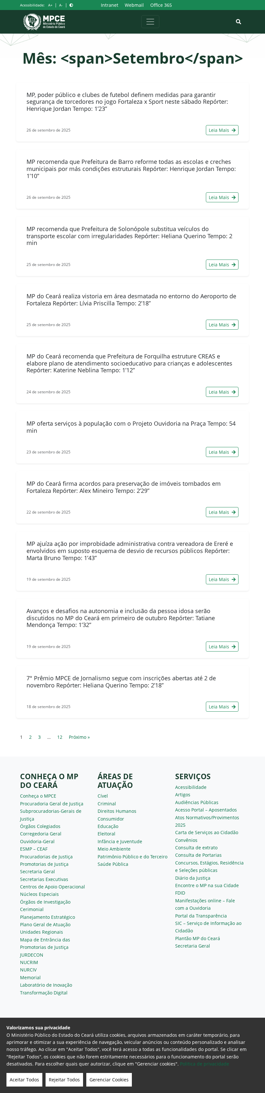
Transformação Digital (44, 993)
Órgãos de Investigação (45, 902)
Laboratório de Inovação (46, 985)
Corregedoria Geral (40, 834)
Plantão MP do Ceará (197, 938)
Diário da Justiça (192, 878)
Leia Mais (219, 130)
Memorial (30, 977)
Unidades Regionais (41, 932)
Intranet (109, 5)
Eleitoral (106, 834)
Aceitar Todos (24, 1080)
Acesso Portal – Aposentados (206, 810)
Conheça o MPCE (38, 796)
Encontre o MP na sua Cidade (207, 885)
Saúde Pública (113, 864)
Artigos (182, 794)
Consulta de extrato (196, 847)
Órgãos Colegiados (40, 826)
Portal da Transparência (201, 916)
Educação (108, 826)
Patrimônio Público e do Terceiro (132, 857)
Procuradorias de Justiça (46, 857)
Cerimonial (32, 909)
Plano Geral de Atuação (45, 924)
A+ (50, 5)
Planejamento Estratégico (47, 917)
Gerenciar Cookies (109, 1080)
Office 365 (161, 5)
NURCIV (28, 970)
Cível (103, 796)
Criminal (107, 804)
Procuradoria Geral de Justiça (51, 804)
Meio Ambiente (114, 849)
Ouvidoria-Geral (37, 841)
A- (61, 5)
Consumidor (111, 819)
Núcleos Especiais (39, 894)
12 (59, 737)
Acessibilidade (191, 787)
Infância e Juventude (120, 841)
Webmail (134, 5)
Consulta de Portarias (198, 855)
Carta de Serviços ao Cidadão (206, 832)
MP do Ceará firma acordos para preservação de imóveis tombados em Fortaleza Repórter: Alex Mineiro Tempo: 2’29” (123, 487)
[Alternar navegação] (150, 21)
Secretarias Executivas (44, 879)
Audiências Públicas (196, 802)
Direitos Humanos (117, 811)
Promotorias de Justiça (44, 864)
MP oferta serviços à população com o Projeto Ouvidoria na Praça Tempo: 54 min (131, 426)
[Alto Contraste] (71, 5)
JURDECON (31, 955)
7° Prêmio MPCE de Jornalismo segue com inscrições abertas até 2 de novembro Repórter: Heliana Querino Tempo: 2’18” (121, 681)
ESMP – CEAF (34, 849)
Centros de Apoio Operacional (52, 887)
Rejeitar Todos (64, 1080)
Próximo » (79, 737)
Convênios (186, 840)
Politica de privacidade (204, 1064)
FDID (180, 893)
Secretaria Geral (37, 871)
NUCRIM (29, 962)
